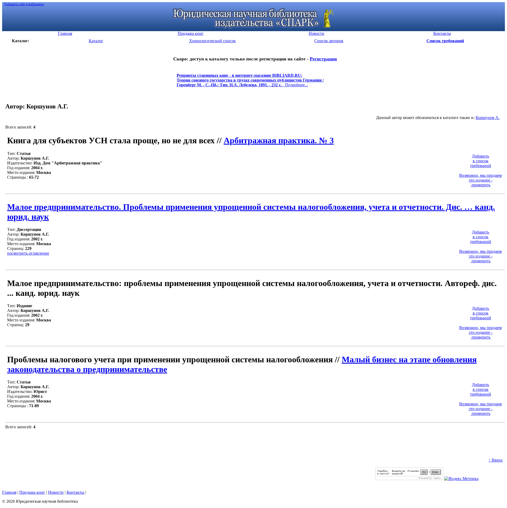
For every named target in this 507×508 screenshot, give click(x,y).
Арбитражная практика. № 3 (279, 140)
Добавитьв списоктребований (480, 161)
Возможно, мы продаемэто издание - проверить (480, 180)
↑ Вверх (496, 460)
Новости (56, 492)
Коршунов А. (488, 117)
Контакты (75, 492)
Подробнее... (250, 82)
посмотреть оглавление (28, 253)
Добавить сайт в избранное (24, 4)
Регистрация (323, 58)
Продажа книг (32, 492)
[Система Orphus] (409, 478)
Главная (9, 492)
